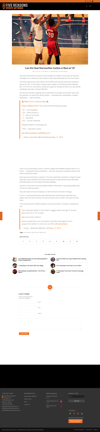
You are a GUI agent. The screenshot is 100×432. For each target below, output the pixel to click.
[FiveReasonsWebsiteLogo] (15, 6)
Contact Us (27, 404)
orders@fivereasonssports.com (11, 410)
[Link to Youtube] (92, 1)
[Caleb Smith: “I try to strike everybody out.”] (1, 216)
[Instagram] (78, 413)
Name (39, 302)
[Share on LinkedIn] (50, 241)
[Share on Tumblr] (56, 241)
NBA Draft (43, 232)
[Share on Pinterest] (43, 241)
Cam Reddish (27, 232)
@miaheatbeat (61, 224)
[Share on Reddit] (70, 241)
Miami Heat (35, 232)
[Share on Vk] (63, 241)
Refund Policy (27, 399)
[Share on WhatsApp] (36, 241)
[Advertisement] (50, 151)
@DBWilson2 (44, 133)
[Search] (86, 6)
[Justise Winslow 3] (50, 39)
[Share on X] (29, 241)
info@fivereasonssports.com (10, 408)
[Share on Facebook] (23, 241)
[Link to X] (85, 1)
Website (39, 313)
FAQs (25, 401)
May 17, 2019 (57, 137)
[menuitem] (86, 6)
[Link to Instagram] (90, 1)
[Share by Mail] (77, 241)
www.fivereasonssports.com (10, 406)
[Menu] (90, 6)
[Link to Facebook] (88, 1)
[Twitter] (70, 413)
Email (39, 307)
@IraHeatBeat (31, 133)
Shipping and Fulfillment (30, 396)
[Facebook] (74, 413)
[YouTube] (82, 413)
